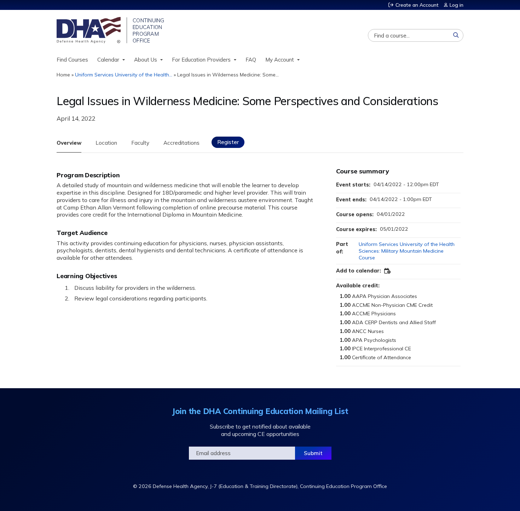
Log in (456, 4)
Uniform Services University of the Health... (123, 74)
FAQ (250, 59)
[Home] (89, 30)
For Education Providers (201, 59)
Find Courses (72, 59)
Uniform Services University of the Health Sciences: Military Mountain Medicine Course (407, 250)
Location (106, 142)
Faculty (140, 142)
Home (63, 74)
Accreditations (181, 142)
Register (228, 142)
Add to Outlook (387, 271)
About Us (145, 59)
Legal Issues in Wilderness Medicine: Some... (228, 74)
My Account (279, 59)
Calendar (108, 59)
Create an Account (417, 4)
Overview (69, 142)
